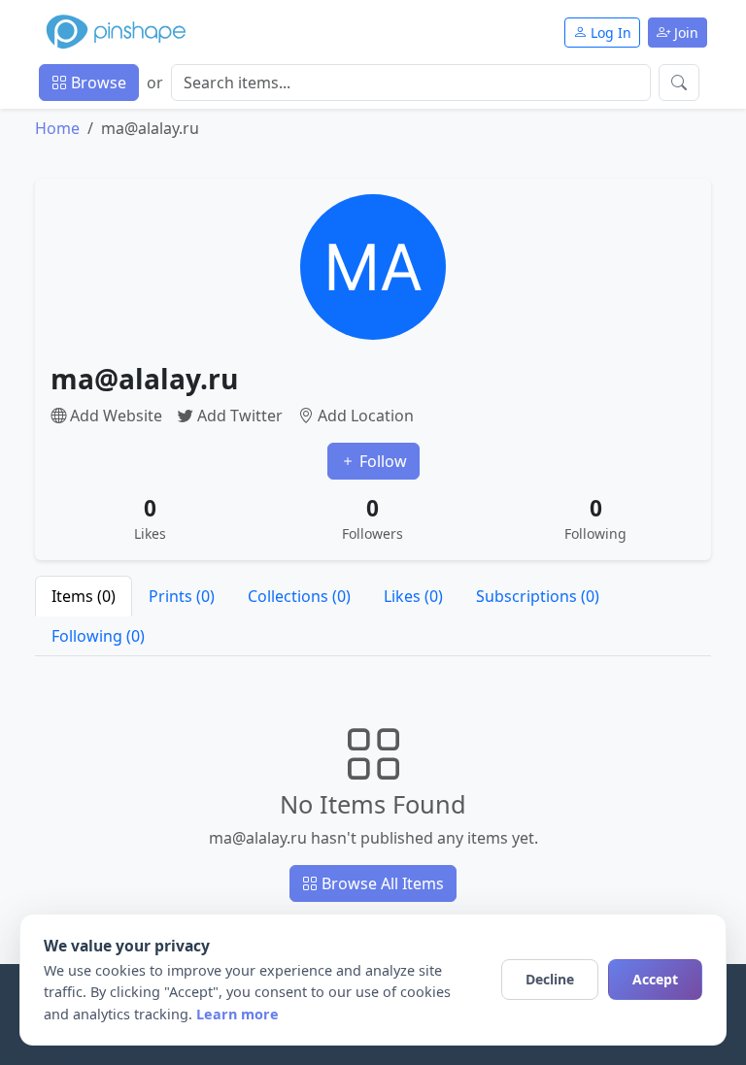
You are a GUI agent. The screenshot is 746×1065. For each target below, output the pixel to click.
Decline (550, 979)
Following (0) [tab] (98, 636)
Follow (381, 461)
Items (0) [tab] (83, 596)
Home (57, 128)
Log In (609, 32)
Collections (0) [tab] (299, 596)
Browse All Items (381, 883)
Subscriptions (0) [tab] (537, 596)
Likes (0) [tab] (413, 596)
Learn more (237, 1014)
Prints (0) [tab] (182, 596)
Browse (96, 82)
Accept (655, 979)
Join (684, 32)
